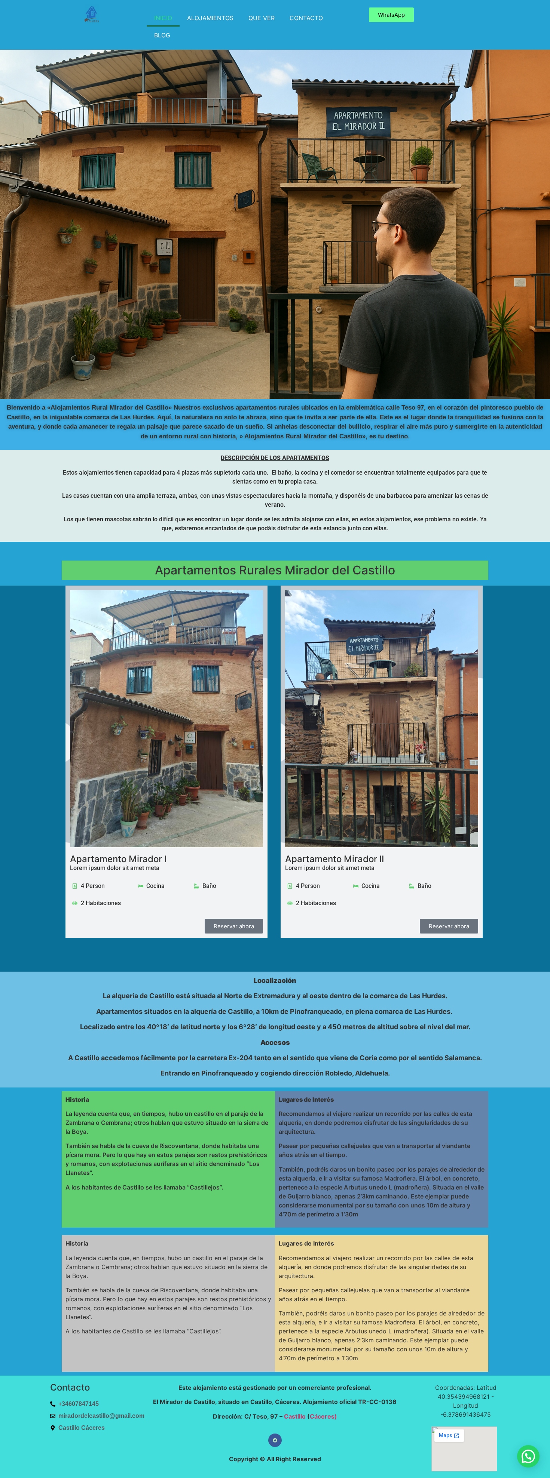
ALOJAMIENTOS (210, 18)
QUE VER (261, 18)
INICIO (163, 18)
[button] (528, 1456)
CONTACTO (306, 18)
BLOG (162, 35)
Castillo (295, 1416)
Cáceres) (323, 1416)
